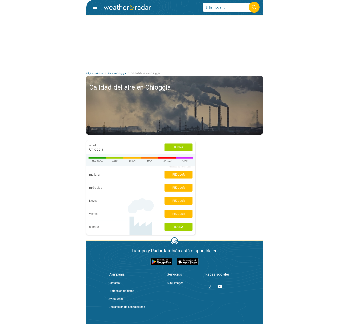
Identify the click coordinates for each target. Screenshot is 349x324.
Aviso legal (116, 299)
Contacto (114, 283)
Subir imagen (175, 283)
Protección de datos (121, 291)
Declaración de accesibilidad (127, 307)
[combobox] (228, 7)
